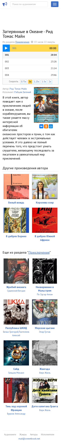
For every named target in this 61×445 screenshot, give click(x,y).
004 (31, 74)
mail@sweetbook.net (29, 438)
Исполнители (47, 434)
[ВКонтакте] (41, 126)
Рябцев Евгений (22, 92)
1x (30, 81)
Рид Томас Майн (18, 88)
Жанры (23, 434)
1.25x (36, 81)
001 (31, 54)
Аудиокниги (10, 434)
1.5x (44, 81)
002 (31, 61)
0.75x (23, 81)
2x (50, 81)
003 (31, 68)
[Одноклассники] (46, 126)
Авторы (34, 434)
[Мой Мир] (51, 126)
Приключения (22, 41)
